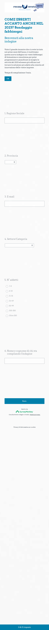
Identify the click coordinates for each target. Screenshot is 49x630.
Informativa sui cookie (28, 427)
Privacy (16, 427)
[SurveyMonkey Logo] (24, 411)
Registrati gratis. (35, 415)
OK (8, 79)
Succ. (24, 401)
